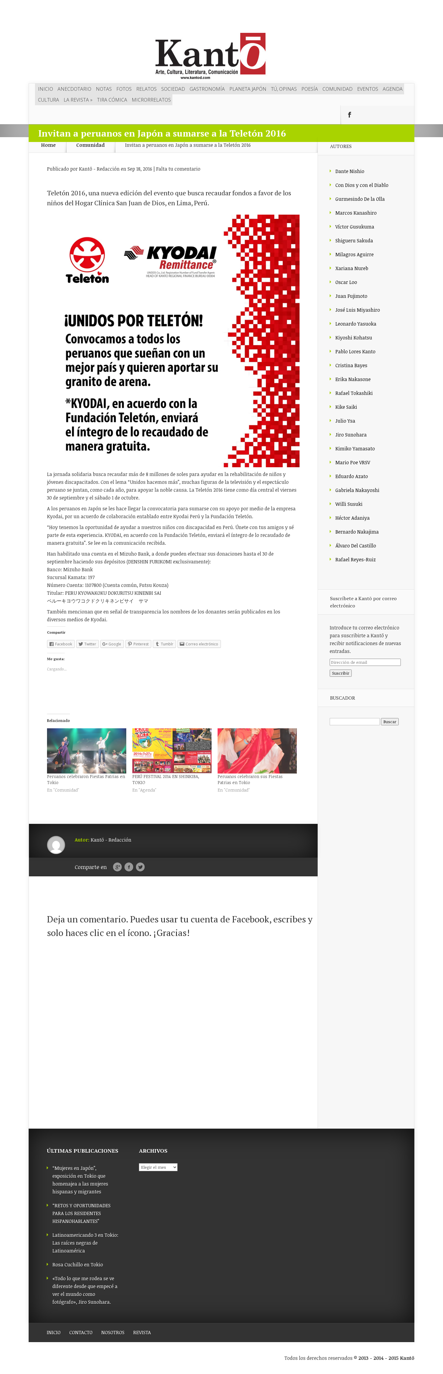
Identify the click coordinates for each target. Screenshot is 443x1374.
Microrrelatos (151, 99)
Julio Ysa (345, 421)
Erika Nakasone (353, 379)
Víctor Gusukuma (354, 226)
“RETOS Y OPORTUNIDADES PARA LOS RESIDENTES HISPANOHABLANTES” (81, 1213)
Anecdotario (74, 89)
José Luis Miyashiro (357, 310)
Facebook (129, 867)
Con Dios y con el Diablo (361, 185)
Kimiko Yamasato (355, 448)
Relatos (146, 89)
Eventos (367, 89)
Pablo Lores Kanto (355, 351)
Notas (104, 89)
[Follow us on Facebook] (350, 114)
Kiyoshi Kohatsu (353, 337)
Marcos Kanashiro (356, 213)
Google (117, 867)
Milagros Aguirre (354, 254)
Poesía (309, 89)
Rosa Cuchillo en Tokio (77, 1264)
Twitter (140, 867)
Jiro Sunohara (351, 434)
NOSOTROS (112, 1332)
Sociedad (173, 89)
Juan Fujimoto (351, 296)
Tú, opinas (284, 89)
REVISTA (142, 1332)
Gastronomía (207, 89)
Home (48, 145)
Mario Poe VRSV (352, 462)
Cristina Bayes (351, 365)
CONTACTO (81, 1332)
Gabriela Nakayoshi (357, 490)
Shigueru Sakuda (354, 240)
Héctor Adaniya (352, 518)
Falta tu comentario (178, 168)
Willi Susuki (349, 504)
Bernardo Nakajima (357, 531)
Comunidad (337, 89)
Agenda (393, 89)
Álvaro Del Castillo (355, 545)
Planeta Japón (247, 89)
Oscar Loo (346, 282)
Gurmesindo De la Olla (360, 199)
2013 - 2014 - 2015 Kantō (386, 1358)
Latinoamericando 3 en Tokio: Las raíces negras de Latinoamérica (85, 1243)
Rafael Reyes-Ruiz (355, 559)
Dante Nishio (349, 171)
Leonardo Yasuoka (355, 323)
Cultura (48, 99)
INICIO (54, 1332)
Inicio (45, 89)
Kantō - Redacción (99, 168)
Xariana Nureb (351, 268)
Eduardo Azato (351, 476)
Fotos (124, 89)
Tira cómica (112, 99)
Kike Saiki (346, 407)
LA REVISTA (78, 99)
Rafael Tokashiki (354, 393)
